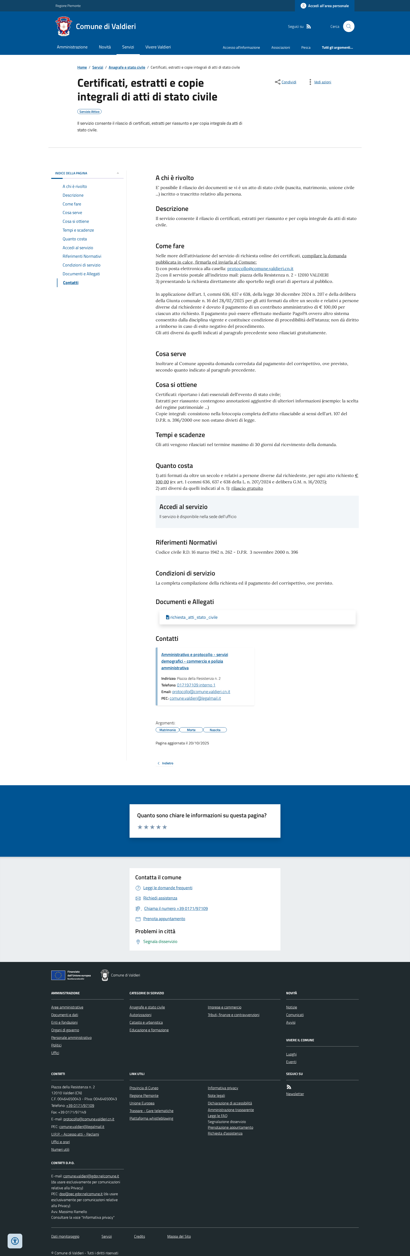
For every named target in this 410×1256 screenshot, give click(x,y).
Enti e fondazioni (64, 1022)
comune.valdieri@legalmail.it (195, 698)
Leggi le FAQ (218, 1115)
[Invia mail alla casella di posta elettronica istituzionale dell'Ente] (88, 1119)
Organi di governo (65, 1030)
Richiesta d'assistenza (225, 1133)
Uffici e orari (60, 1142)
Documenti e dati (64, 1015)
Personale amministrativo (71, 1037)
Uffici (55, 1053)
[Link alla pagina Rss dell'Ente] (289, 1087)
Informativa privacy (223, 1088)
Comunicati (295, 1015)
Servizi (128, 47)
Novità (105, 47)
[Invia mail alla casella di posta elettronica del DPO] (91, 1176)
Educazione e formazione (149, 1030)
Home (82, 67)
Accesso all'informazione (241, 47)
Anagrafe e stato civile (127, 67)
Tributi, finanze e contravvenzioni (233, 1015)
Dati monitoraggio (65, 1236)
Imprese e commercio (224, 1007)
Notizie (291, 1007)
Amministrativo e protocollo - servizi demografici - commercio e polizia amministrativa (194, 661)
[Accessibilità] (15, 1241)
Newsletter (295, 1094)
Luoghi (291, 1054)
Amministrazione (72, 47)
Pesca (306, 47)
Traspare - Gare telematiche (151, 1110)
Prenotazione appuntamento (230, 1127)
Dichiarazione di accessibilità (230, 1103)
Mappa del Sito (179, 1236)
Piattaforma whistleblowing (151, 1118)
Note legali (216, 1095)
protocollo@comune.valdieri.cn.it (260, 268)
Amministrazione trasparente (231, 1110)
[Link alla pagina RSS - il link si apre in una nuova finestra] (309, 26)
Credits (139, 1236)
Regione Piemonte (68, 5)
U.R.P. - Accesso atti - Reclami (75, 1134)
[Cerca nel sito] (346, 26)
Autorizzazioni (140, 1015)
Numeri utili (60, 1149)
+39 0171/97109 (80, 1105)
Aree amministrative (67, 1007)
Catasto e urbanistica (146, 1022)
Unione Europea (142, 1103)
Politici (56, 1045)
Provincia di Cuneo (144, 1088)
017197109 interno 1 (196, 685)
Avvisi (290, 1022)
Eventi (291, 1062)
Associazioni (280, 47)
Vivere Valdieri (158, 47)
